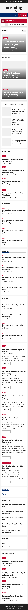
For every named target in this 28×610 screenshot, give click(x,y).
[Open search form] (15, 15)
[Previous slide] (23, 31)
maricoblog (14, 7)
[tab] (6, 104)
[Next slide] (25, 31)
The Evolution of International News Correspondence (12, 441)
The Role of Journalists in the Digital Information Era (12, 467)
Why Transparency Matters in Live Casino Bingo (6, 132)
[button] (2, 15)
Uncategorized (6, 462)
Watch (24, 15)
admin (6, 50)
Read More (7, 364)
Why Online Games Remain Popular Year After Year (12, 74)
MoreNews (10, 608)
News (5, 38)
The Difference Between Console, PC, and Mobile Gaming (14, 44)
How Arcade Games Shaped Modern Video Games (6, 142)
